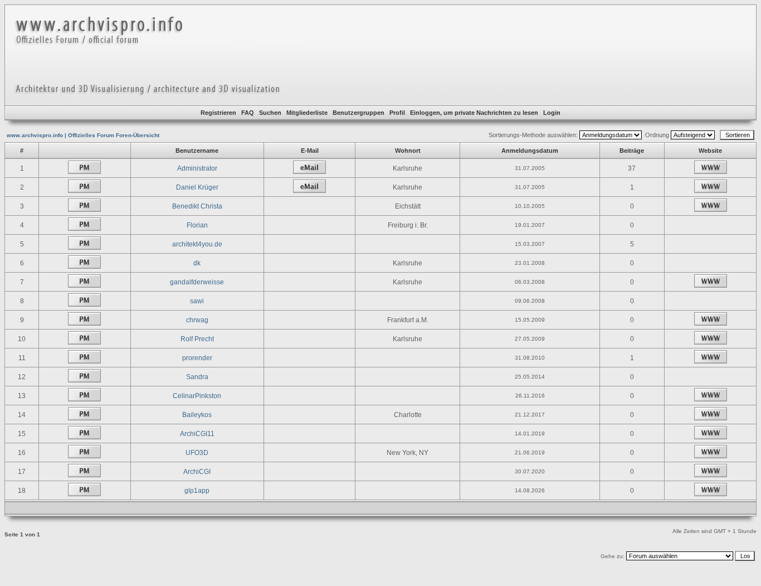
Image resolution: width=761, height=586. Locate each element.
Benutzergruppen (358, 112)
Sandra (197, 377)
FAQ (247, 112)
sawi (197, 301)
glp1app (196, 491)
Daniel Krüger (197, 187)
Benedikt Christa (197, 206)
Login (551, 112)
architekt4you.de (197, 244)
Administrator (197, 168)
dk (197, 263)
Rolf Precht (197, 339)
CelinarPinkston (197, 396)
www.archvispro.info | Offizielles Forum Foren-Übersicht (83, 135)
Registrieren (218, 112)
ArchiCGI (197, 472)
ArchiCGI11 (197, 434)
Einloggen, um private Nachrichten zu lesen (474, 112)
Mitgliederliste (307, 112)
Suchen (270, 112)
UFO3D (197, 453)
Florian (197, 225)
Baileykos (197, 415)
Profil (397, 112)
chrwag (197, 320)
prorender (197, 358)
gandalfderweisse (197, 282)
